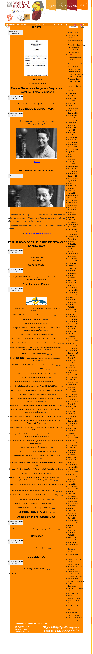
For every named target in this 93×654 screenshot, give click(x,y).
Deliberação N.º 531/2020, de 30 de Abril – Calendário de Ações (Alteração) (33, 405)
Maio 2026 (71, 101)
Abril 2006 (71, 535)
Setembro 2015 (73, 401)
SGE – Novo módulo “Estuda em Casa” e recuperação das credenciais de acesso (36, 484)
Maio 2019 (71, 304)
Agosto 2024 (72, 152)
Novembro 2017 (73, 348)
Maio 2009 (71, 508)
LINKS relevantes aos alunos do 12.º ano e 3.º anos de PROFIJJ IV (33, 338)
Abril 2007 (71, 528)
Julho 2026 (71, 96)
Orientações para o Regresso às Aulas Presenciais (33, 394)
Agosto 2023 (72, 181)
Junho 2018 (72, 331)
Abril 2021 (71, 249)
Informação (36, 536)
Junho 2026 (72, 98)
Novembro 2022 (73, 203)
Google (70, 84)
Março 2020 (72, 280)
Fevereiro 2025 (73, 137)
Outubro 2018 (72, 321)
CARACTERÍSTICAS (75, 86)
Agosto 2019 (72, 297)
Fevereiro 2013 (73, 460)
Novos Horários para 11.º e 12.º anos (33, 377)
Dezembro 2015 (73, 394)
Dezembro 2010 (73, 486)
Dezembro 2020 (73, 258)
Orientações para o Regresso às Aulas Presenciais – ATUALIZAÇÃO (33, 390)
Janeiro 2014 (72, 440)
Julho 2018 (71, 329)
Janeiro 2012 (72, 474)
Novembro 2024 (73, 144)
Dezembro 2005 (73, 544)
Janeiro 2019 (72, 314)
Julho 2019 (71, 300)
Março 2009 (72, 513)
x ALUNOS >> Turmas (75, 591)
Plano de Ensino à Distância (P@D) (33, 548)
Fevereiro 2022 (73, 224)
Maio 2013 (71, 452)
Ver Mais (58, 529)
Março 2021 (72, 251)
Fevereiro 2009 (73, 515)
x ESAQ (70, 595)
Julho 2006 (71, 530)
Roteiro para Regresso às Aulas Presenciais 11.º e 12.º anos (33, 381)
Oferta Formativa (21, 25)
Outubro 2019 (72, 292)
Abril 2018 (71, 336)
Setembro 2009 (73, 503)
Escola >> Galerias (74, 564)
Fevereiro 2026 (73, 108)
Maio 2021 (71, 246)
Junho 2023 (72, 186)
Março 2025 (72, 135)
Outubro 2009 (72, 501)
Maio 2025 (71, 130)
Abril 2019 (71, 307)
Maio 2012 (71, 469)
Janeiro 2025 (72, 139)
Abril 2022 (71, 220)
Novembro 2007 (73, 523)
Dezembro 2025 (73, 113)
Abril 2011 (71, 481)
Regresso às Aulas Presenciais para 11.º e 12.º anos (33, 373)
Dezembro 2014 (73, 421)
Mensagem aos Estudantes (33, 323)
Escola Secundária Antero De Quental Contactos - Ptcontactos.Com (76, 76)
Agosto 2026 (72, 93)
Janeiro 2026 (72, 110)
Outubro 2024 (72, 147)
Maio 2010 (71, 491)
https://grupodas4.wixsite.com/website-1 (38, 233)
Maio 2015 (71, 409)
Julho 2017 (71, 358)
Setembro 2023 (73, 178)
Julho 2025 (71, 125)
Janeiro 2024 (72, 169)
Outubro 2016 (72, 380)
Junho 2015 (72, 406)
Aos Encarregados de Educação (33, 569)
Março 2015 (72, 414)
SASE (49, 25)
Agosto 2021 (72, 239)
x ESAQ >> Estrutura (74, 598)
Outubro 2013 (72, 448)
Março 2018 (72, 338)
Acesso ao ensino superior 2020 (36, 516)
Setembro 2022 (73, 207)
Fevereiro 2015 (73, 416)
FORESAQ (62, 25)
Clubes (54, 25)
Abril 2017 (71, 365)
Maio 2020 (71, 275)
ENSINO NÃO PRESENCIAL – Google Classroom (33, 508)
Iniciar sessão (72, 613)
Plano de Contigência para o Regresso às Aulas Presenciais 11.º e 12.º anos (33, 386)
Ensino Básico (36, 260)
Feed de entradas (73, 615)
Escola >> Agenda (74, 552)
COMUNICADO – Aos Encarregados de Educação (33, 451)
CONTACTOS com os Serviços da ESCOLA (33, 499)
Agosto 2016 (72, 384)
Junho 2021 (72, 244)
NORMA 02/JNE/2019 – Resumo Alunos (33, 354)
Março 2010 (72, 496)
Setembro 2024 (73, 149)
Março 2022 (72, 222)
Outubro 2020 (72, 263)
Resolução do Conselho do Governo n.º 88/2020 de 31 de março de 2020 (33, 495)
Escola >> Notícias (74, 571)
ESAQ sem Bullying (38, 25)
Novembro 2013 (73, 445)
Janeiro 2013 (72, 462)
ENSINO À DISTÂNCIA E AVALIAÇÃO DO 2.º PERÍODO (33, 503)
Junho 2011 (72, 479)
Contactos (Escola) (74, 72)
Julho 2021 (71, 241)
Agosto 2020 (72, 268)
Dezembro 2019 (73, 287)
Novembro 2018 (73, 319)
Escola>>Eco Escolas (75, 576)
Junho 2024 (72, 156)
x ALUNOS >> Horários (75, 588)
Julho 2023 (71, 183)
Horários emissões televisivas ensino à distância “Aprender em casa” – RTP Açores (36, 462)
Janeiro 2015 (72, 418)
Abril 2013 (71, 455)
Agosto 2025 (72, 122)
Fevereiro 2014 (73, 438)
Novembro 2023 (73, 173)
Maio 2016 (71, 387)
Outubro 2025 (72, 118)
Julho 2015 (71, 404)
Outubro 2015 (72, 399)
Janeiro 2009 (72, 518)
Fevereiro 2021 (73, 253)
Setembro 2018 (73, 324)
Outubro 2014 (72, 423)
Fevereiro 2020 (73, 283)
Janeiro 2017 (72, 372)
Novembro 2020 (73, 261)
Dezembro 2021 (73, 229)
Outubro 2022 (72, 205)
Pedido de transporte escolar (74, 57)
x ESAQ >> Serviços (74, 605)
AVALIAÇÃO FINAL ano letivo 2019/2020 (33, 334)
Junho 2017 (72, 360)
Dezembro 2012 (73, 464)
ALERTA (36, 27)
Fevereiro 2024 (73, 166)
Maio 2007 (71, 525)
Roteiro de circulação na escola (33, 319)
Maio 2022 (71, 217)
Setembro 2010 (73, 489)
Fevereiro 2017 (73, 370)
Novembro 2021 (73, 232)
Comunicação (36, 265)
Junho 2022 (72, 215)
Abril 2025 (71, 132)
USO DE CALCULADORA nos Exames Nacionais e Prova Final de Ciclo (33, 343)
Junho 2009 (72, 506)
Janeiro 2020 (72, 285)
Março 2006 (72, 537)
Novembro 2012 (73, 467)
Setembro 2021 (73, 236)
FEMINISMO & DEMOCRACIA (36, 108)
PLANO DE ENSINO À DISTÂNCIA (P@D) (33, 447)
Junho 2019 (72, 302)
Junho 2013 (72, 450)
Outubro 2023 (72, 176)
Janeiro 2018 (72, 343)
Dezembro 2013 (73, 443)
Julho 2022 (71, 212)
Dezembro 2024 (73, 142)
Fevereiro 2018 (73, 341)
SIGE (29, 25)
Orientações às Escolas (36, 284)
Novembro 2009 (73, 498)
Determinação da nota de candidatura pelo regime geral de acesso (34, 529)
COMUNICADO (36, 557)
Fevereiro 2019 (73, 312)
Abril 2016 (71, 389)
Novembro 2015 (73, 397)
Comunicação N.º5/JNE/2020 (18, 277)
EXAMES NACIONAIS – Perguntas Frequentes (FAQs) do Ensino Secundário (33, 416)
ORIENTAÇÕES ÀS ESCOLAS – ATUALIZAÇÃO (33, 512)
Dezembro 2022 (73, 200)
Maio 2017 (71, 363)
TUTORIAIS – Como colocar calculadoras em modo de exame (33, 315)
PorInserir (71, 583)
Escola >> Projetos (74, 574)
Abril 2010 (71, 494)
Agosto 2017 (72, 355)
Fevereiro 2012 (73, 472)
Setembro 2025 (73, 120)
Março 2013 (72, 457)
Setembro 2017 (73, 353)
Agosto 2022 (72, 210)
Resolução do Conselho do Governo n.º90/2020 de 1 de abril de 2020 (33, 491)
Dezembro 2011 (73, 477)
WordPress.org (73, 620)
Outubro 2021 (72, 234)
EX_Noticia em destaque (76, 581)
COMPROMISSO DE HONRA (36, 83)
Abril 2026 (71, 103)
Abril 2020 (71, 278)
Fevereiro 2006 (73, 540)
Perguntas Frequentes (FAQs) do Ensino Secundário (36, 104)
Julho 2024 (71, 154)
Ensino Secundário (36, 258)
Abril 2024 (71, 161)
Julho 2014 (71, 426)
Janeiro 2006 (72, 542)
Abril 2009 (71, 511)
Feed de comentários (75, 617)
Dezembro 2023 (73, 171)
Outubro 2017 (72, 350)
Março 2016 (72, 392)
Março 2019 (72, 309)
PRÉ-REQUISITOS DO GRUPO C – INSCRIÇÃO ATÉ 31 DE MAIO (33, 365)
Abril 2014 (71, 433)
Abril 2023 (71, 190)
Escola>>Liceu (73, 578)
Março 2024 (72, 164)
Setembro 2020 (73, 266)
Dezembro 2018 (73, 316)
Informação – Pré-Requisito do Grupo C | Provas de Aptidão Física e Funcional (33, 469)
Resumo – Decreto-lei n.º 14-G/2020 (33, 473)
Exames (12, 25)
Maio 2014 (71, 430)
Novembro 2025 (73, 115)
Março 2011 (72, 484)
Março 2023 (72, 193)
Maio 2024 (71, 159)
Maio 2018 (71, 334)
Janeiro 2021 (72, 256)
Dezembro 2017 (73, 346)
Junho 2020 (72, 273)
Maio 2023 (71, 188)
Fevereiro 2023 (73, 195)
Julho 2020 (71, 270)
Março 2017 (72, 367)
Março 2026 (72, 106)
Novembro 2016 (73, 377)
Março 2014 (72, 435)
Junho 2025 (72, 127)
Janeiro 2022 (72, 227)
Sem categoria (72, 586)
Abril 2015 (71, 411)
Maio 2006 (71, 532)
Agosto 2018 (72, 326)
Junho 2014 (72, 428)
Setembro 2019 (73, 295)
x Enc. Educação (73, 593)
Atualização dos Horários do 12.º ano (33, 369)
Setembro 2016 (73, 382)
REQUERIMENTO (36, 79)
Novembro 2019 (73, 290)
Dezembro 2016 (73, 375)
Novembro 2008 (73, 520)
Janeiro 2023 (72, 198)
